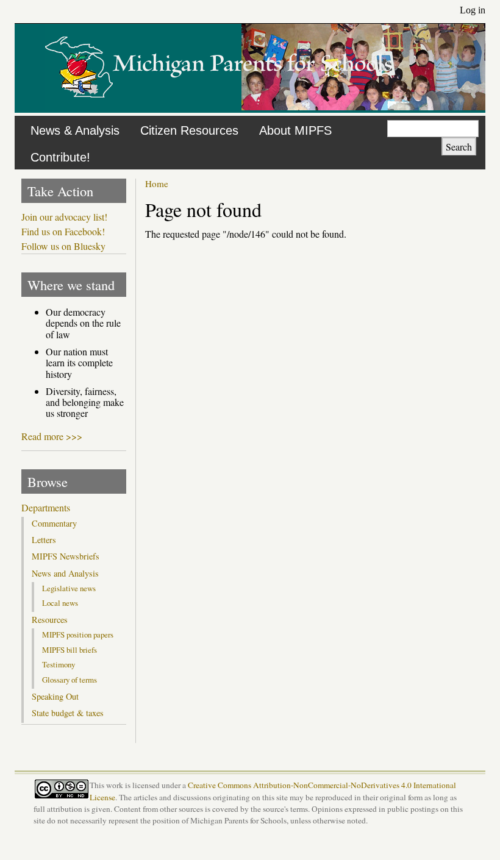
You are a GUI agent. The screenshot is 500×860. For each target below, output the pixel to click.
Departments (45, 508)
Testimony (58, 664)
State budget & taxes (68, 713)
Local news (60, 603)
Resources (50, 619)
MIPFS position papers (77, 634)
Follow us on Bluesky (63, 246)
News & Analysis (75, 130)
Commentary (54, 523)
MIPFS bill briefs (69, 650)
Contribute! (60, 157)
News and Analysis (65, 573)
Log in (472, 10)
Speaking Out (55, 696)
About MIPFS (295, 130)
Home (156, 183)
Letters (44, 540)
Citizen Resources (189, 130)
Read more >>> (51, 436)
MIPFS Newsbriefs (65, 556)
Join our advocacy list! (64, 217)
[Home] (219, 106)
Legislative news (69, 588)
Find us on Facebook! (63, 232)
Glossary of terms (69, 679)
